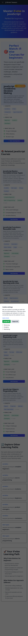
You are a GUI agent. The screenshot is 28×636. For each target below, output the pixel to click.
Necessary (7, 325)
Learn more (5, 318)
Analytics (6, 327)
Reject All (15, 321)
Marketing (7, 329)
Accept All (6, 321)
